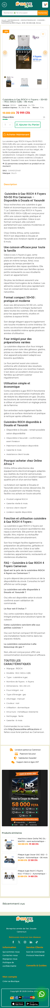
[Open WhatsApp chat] (41, 994)
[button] (4, 4)
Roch (14, 173)
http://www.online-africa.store (23, 729)
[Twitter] (19, 942)
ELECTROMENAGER (13, 20)
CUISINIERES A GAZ (7, 21)
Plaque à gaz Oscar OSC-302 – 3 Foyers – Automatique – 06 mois (33, 856)
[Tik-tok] (37, 942)
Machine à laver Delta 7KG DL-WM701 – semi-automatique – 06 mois (32, 840)
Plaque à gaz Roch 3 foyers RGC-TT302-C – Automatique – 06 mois (32, 872)
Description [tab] (10, 184)
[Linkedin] (31, 942)
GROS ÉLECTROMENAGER (28, 20)
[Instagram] (25, 942)
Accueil (4, 20)
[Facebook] (13, 942)
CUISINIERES (40, 20)
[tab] (12, 185)
